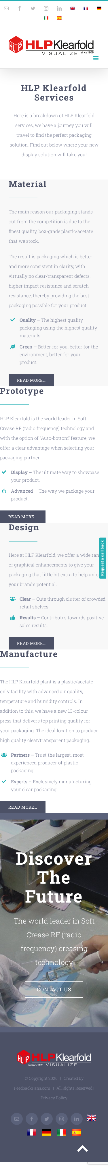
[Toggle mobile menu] (96, 58)
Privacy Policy (54, 1097)
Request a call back (102, 558)
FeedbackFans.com (32, 1088)
